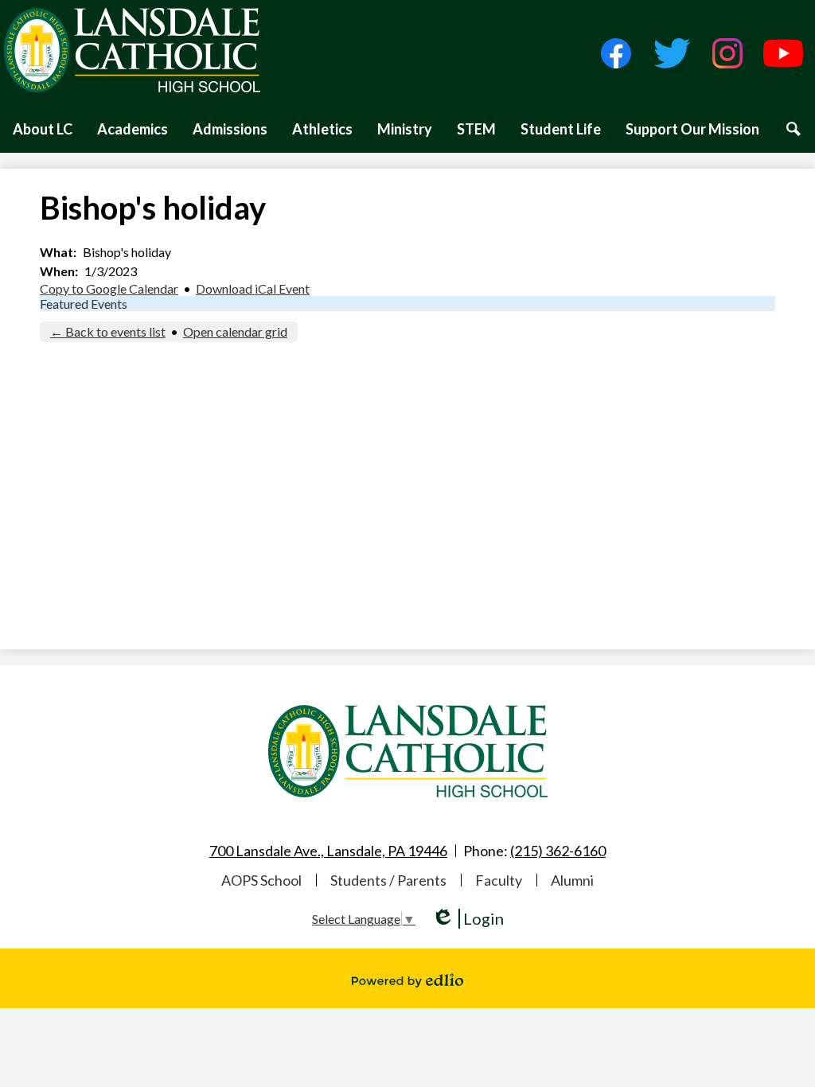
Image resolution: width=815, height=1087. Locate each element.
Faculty (498, 880)
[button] (42, 129)
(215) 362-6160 (558, 850)
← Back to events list (108, 331)
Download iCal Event (253, 288)
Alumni (572, 880)
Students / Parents (388, 880)
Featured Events (83, 303)
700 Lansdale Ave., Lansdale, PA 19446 (328, 850)
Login (467, 919)
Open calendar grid (235, 331)
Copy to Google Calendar (109, 288)
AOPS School (261, 880)
